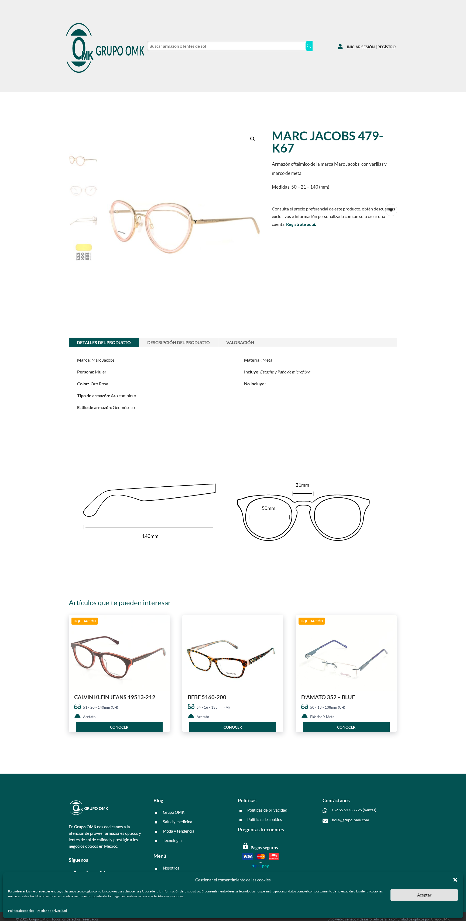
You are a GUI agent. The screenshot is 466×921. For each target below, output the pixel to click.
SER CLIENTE (160, 99)
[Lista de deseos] (364, 97)
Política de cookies (21, 911)
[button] (455, 879)
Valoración (240, 342)
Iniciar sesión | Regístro (371, 46)
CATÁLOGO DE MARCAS (85, 99)
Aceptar (424, 894)
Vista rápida (164, 624)
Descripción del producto (178, 342)
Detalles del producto (104, 342)
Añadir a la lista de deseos (164, 638)
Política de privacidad (52, 911)
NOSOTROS (127, 99)
